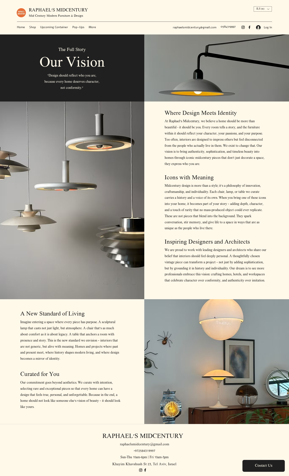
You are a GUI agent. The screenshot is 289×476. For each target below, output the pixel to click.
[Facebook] (249, 27)
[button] (263, 9)
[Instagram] (243, 27)
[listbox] (263, 9)
